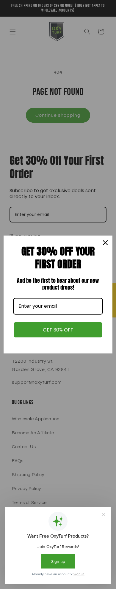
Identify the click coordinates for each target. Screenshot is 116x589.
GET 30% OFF (58, 329)
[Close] (105, 243)
